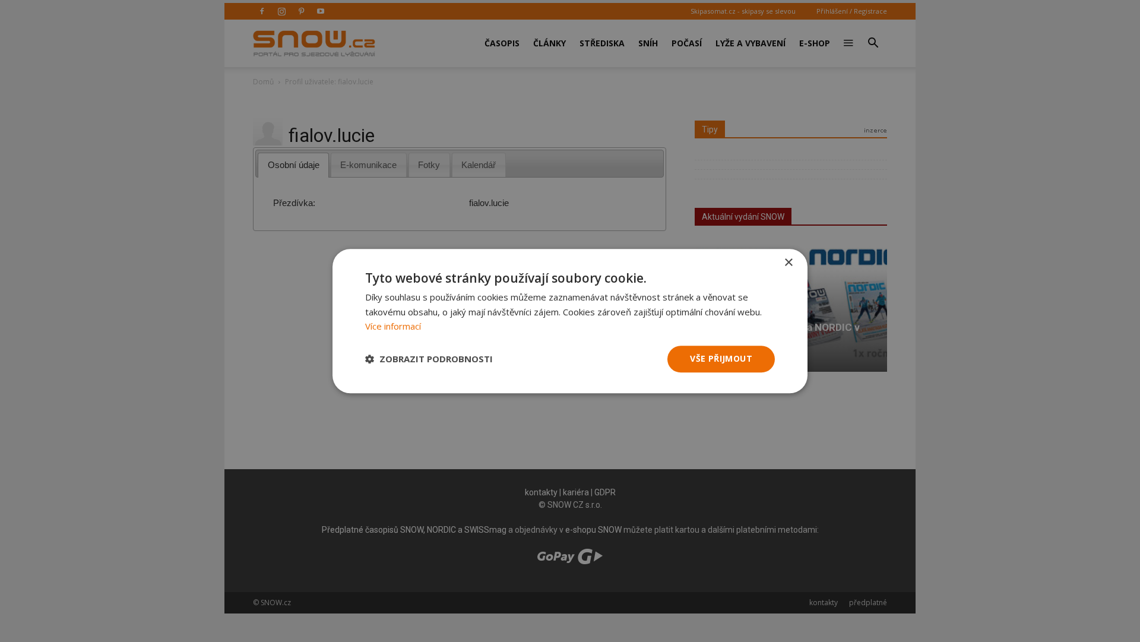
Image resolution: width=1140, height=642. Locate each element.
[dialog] (570, 321)
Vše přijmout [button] (721, 358)
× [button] (788, 262)
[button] (429, 359)
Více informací (393, 327)
